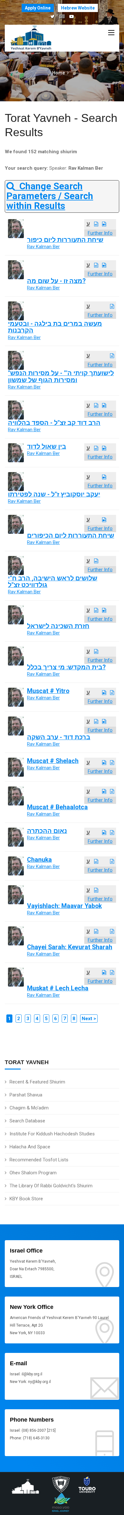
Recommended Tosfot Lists (39, 1160)
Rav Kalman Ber (43, 246)
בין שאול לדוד (46, 446)
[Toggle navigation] (111, 33)
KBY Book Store (26, 1199)
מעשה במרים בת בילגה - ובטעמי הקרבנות (55, 327)
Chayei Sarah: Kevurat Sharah (69, 947)
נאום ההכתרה (47, 831)
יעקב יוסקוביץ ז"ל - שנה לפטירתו (54, 494)
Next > (89, 1018)
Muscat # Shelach (53, 761)
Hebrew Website (78, 7)
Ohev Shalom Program (33, 1173)
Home (58, 72)
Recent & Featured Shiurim (37, 1082)
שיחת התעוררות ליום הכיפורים (70, 535)
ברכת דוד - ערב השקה (58, 737)
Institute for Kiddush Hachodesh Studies (52, 1134)
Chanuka (39, 859)
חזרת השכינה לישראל (58, 626)
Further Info (100, 233)
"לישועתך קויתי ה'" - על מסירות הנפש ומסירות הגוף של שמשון (61, 376)
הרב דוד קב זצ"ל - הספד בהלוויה (54, 422)
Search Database (27, 1121)
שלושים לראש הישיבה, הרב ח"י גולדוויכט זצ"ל (52, 582)
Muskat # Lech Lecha (57, 988)
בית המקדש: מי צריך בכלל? (66, 667)
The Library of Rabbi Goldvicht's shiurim (51, 1186)
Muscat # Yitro (48, 691)
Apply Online (38, 7)
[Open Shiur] (96, 224)
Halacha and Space (30, 1147)
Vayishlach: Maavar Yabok (64, 906)
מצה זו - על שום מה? (56, 281)
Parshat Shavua (26, 1095)
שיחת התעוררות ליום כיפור (65, 239)
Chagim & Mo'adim (29, 1108)
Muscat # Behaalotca (57, 807)
